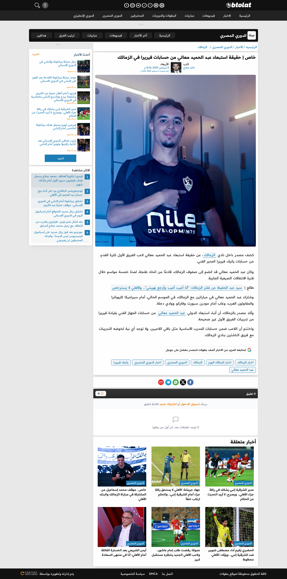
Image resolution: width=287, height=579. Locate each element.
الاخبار (227, 15)
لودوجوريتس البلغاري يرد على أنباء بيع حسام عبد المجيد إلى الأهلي (60, 193)
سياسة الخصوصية (133, 574)
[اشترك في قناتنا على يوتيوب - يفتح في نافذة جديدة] (138, 5)
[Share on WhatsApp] (175, 382)
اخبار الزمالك (245, 362)
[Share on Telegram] (168, 382)
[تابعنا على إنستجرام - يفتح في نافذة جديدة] (132, 5)
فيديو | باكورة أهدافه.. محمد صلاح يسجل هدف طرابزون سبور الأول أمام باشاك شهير (58, 180)
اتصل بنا (167, 574)
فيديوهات (209, 15)
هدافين (41, 35)
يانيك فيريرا (120, 362)
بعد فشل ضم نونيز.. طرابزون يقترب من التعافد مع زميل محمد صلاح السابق (59, 223)
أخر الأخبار (140, 35)
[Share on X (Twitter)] (183, 382)
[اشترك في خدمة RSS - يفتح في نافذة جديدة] (161, 5)
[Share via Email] (161, 382)
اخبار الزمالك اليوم (219, 362)
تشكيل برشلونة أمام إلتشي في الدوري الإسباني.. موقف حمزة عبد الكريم (60, 203)
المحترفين (137, 15)
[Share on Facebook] (190, 382)
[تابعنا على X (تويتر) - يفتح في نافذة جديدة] (150, 5)
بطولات (224, 574)
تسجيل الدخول (190, 404)
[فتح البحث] (37, 5)
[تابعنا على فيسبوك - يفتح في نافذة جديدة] (126, 5)
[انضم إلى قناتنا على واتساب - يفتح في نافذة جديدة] (156, 5)
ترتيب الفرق (67, 35)
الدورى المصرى (112, 15)
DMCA (153, 574)
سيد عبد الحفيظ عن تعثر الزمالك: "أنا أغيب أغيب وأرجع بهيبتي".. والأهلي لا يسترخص (177, 287)
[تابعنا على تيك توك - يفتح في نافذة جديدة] (144, 5)
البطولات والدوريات (164, 15)
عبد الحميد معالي (171, 313)
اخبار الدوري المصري (147, 362)
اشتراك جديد (168, 404)
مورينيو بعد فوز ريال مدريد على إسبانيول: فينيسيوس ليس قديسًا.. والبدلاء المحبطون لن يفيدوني (58, 236)
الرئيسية (244, 15)
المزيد (35, 54)
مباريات (189, 15)
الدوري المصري (177, 362)
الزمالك (209, 255)
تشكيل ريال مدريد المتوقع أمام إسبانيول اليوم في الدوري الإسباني (59, 213)
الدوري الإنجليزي (84, 15)
